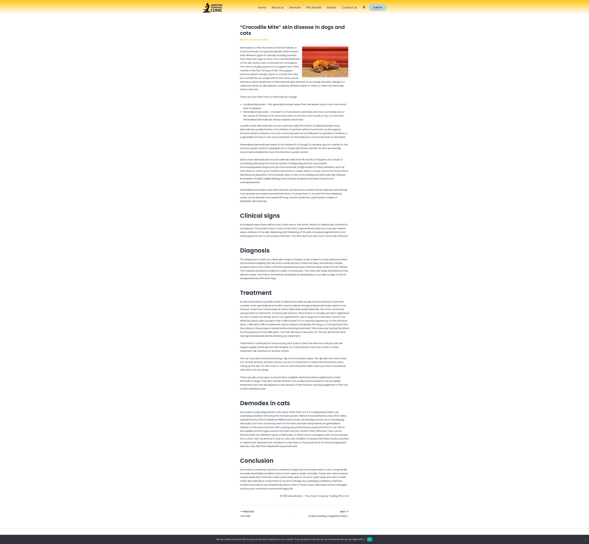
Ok (369, 539)
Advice (331, 7)
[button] (364, 7)
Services (295, 7)
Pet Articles (313, 7)
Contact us (349, 7)
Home (262, 7)
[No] (585, 539)
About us (277, 7)
